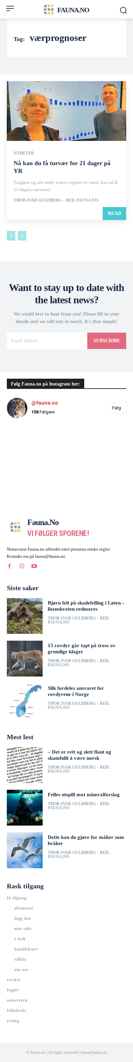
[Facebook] (9, 566)
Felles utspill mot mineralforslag (84, 794)
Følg (116, 407)
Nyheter (24, 153)
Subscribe (106, 340)
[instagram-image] (27, 444)
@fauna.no (44, 403)
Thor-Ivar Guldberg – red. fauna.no (56, 200)
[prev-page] (11, 236)
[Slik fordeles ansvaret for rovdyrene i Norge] (25, 701)
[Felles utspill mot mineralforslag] (25, 808)
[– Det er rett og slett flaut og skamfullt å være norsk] (25, 765)
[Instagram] (22, 566)
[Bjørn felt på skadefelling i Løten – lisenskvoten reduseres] (25, 616)
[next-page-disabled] (22, 236)
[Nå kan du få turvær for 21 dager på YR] (66, 111)
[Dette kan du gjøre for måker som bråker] (25, 850)
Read (114, 213)
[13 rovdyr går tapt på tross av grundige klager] (25, 659)
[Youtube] (34, 566)
